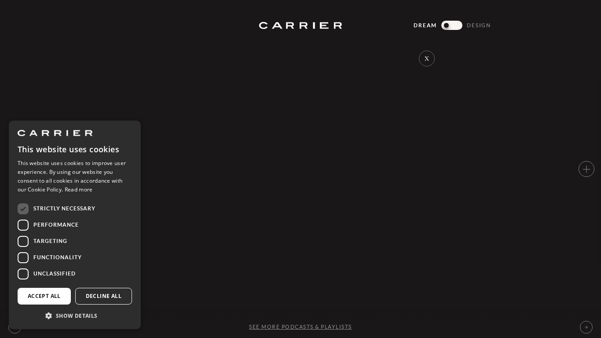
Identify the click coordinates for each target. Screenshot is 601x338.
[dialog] (75, 225)
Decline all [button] (103, 296)
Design (479, 25)
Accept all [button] (44, 296)
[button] (75, 315)
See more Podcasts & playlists (300, 327)
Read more (79, 189)
